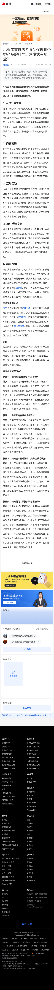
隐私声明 (15, 939)
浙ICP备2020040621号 (10, 958)
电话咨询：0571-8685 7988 (37, 894)
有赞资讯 (15, 950)
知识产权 (24, 939)
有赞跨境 (43, 946)
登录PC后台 (27, 923)
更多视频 (13, 676)
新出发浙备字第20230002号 (12, 961)
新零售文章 (25, 950)
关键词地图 (45, 950)
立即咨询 (9, 602)
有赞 (5, 308)
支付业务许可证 (7, 946)
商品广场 (5, 950)
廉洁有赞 (5, 942)
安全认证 (43, 939)
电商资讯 (6, 44)
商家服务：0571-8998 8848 (37, 898)
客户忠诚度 (19, 326)
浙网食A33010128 (41, 964)
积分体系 (22, 317)
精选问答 (17, 44)
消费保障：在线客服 (34, 901)
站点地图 (35, 950)
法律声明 (5, 939)
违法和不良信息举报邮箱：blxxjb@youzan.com (30, 942)
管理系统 (26, 308)
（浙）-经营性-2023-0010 (12, 966)
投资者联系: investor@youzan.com (35, 906)
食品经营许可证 (21, 946)
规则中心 (33, 939)
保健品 (19, 287)
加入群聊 (27, 649)
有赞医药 (33, 946)
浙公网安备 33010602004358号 (16, 953)
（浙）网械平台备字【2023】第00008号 (17, 964)
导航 (48, 4)
